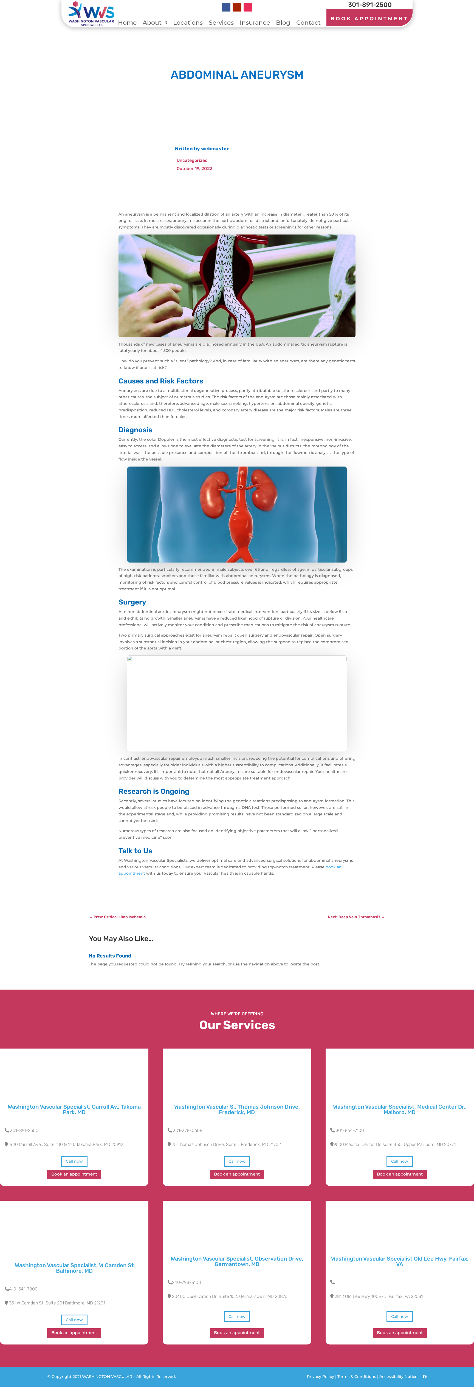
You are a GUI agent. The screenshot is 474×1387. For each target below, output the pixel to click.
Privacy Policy (320, 1376)
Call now (74, 1161)
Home (127, 23)
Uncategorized (192, 160)
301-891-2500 (24, 1130)
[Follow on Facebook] (226, 7)
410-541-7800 (23, 1289)
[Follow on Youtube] (237, 7)
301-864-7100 (350, 1130)
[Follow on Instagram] (248, 7)
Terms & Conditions (356, 1376)
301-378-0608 (187, 1130)
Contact (308, 23)
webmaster (215, 149)
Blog (283, 23)
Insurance (255, 23)
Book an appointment (74, 1174)
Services (221, 23)
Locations (188, 23)
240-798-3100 (186, 1282)
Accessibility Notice (399, 1376)
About (152, 23)
